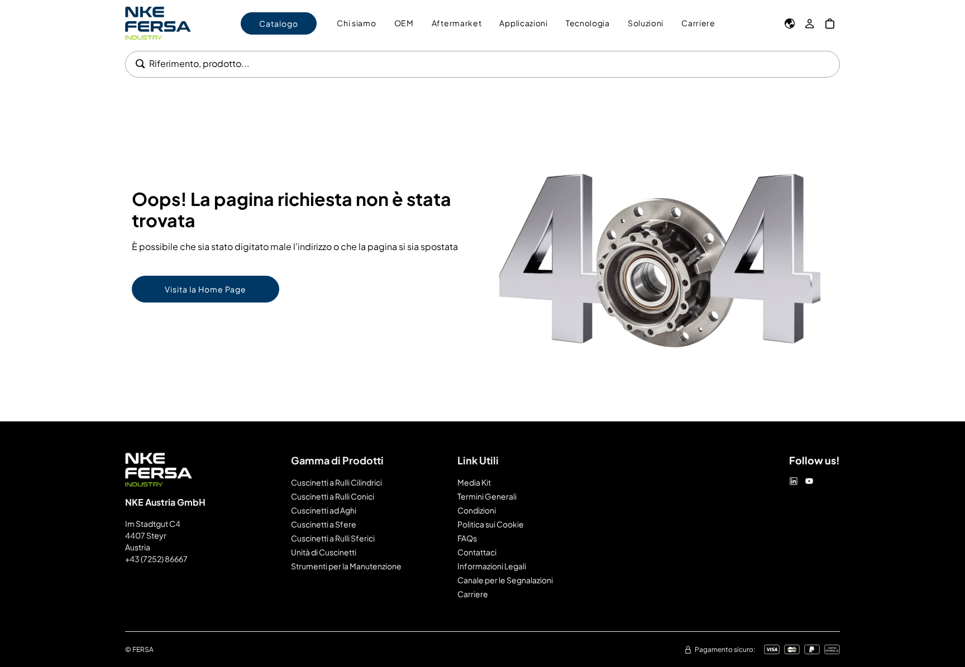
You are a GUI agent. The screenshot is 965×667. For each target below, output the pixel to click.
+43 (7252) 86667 (156, 559)
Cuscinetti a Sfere (323, 524)
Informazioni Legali (491, 566)
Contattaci (476, 552)
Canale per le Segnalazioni (505, 580)
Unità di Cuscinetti (323, 552)
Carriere (472, 594)
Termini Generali (487, 496)
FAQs (467, 538)
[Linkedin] (793, 481)
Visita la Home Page (205, 289)
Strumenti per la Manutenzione (346, 566)
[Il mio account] (809, 23)
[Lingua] (789, 23)
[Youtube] (809, 481)
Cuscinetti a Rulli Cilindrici (336, 482)
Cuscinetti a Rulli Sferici (333, 538)
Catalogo (278, 23)
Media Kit (474, 482)
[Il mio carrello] (830, 23)
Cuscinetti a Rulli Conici (332, 496)
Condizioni (476, 510)
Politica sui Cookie (490, 524)
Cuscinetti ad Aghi (323, 510)
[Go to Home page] (158, 23)
